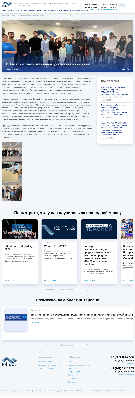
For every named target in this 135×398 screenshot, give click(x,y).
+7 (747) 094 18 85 (109, 7)
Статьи (55, 4)
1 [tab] (61, 289)
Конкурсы (35, 4)
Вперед (85, 289)
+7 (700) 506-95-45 (92, 4)
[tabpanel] (20, 251)
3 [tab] (65, 289)
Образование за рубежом (55, 10)
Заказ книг (95, 9)
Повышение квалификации (24, 4)
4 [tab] (67, 289)
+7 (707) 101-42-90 (91, 7)
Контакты (73, 4)
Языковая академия (109, 9)
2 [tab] (63, 289)
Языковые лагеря (79, 10)
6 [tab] (71, 289)
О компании (63, 4)
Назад (50, 289)
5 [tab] (69, 289)
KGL (16, 4)
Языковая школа (11, 10)
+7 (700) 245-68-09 (110, 4)
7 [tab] (72, 289)
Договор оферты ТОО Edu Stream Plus (41, 391)
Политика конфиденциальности (13, 391)
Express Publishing (31, 10)
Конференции (45, 4)
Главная (5, 16)
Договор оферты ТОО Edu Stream (69, 391)
